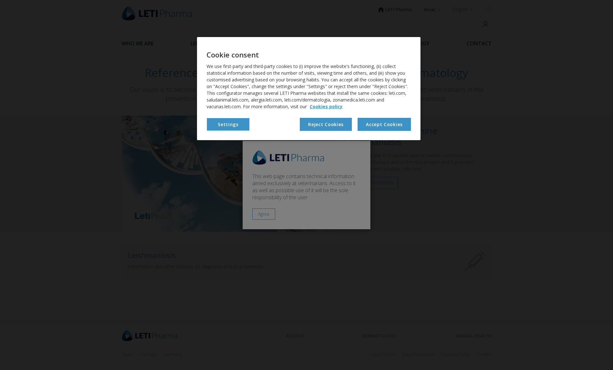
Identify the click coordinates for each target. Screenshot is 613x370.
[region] (308, 88)
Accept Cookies (384, 124)
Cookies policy (326, 106)
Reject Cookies (326, 124)
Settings (228, 124)
